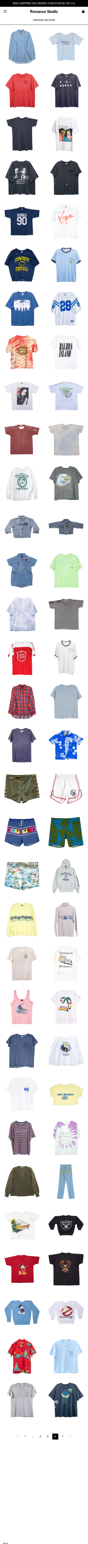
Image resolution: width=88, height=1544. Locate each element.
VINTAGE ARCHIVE (44, 20)
